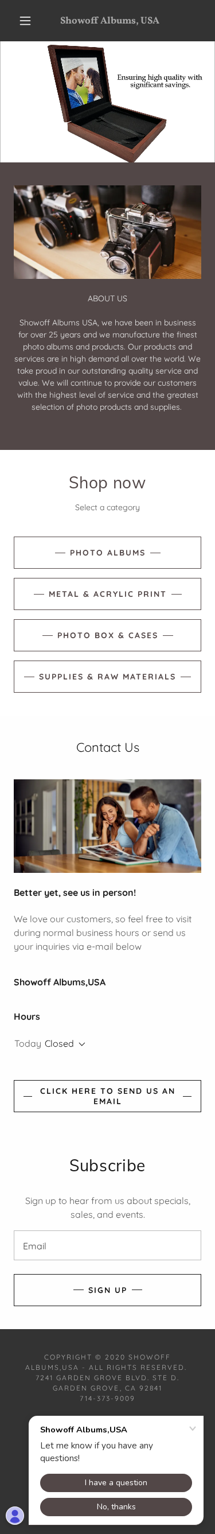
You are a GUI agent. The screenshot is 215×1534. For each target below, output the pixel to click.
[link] (109, 20)
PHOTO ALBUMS (108, 552)
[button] (25, 20)
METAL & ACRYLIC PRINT (108, 594)
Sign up (107, 1290)
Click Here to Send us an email (107, 1096)
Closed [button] (59, 1043)
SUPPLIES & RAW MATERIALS (107, 676)
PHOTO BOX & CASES (107, 635)
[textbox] (107, 1245)
